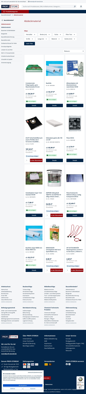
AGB (45, 341)
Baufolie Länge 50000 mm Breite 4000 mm (34, 249)
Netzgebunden (70, 321)
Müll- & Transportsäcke (7, 53)
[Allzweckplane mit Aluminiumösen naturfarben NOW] (74, 68)
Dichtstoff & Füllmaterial (51, 314)
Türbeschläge (26, 289)
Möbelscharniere (49, 289)
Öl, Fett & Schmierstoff (50, 323)
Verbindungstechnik (50, 297)
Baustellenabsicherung (7, 37)
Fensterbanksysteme (28, 293)
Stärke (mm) (68, 39)
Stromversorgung (6, 62)
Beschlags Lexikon (28, 346)
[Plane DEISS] (74, 123)
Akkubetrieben (70, 310)
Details (34, 105)
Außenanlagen (27, 310)
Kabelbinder (4, 317)
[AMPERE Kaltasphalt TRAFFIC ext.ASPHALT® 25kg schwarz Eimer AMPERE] (54, 178)
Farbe (56, 34)
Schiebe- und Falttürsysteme (52, 293)
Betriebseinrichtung (29, 308)
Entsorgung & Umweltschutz (31, 317)
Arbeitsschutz (5, 287)
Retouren (69, 350)
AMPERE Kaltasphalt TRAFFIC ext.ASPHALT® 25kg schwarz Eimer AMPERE (53, 195)
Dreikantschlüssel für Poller (9, 43)
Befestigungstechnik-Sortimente (10, 319)
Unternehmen (27, 339)
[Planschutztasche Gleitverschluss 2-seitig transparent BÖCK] (74, 178)
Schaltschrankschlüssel (7, 56)
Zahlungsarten (70, 348)
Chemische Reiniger (50, 312)
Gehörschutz (4, 297)
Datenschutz (48, 346)
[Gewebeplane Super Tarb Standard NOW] (34, 178)
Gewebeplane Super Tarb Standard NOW (34, 194)
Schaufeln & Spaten (6, 59)
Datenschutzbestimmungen (35, 372)
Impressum (47, 343)
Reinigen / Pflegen (49, 319)
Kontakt (68, 339)
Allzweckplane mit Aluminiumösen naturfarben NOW (72, 85)
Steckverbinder (5, 314)
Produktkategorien (12, 12)
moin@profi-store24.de (36, 1)
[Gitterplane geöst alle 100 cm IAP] (54, 123)
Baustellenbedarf (9, 20)
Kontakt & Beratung (29, 343)
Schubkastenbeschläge (50, 291)
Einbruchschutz (27, 299)
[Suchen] (74, 6)
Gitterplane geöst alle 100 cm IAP (54, 139)
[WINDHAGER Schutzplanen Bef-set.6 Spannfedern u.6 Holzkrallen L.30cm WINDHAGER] (54, 233)
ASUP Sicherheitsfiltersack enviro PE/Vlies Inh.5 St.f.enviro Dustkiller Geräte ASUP (34, 140)
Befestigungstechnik (8, 308)
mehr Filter (29, 44)
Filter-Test (69, 34)
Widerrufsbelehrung (50, 339)
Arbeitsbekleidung (6, 291)
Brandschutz (4, 293)
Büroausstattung (27, 314)
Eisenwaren (26, 295)
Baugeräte (4, 33)
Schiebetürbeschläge (29, 297)
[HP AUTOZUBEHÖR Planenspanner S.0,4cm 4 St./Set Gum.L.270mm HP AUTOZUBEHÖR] (74, 233)
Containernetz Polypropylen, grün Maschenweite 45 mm (33, 85)
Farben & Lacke (48, 317)
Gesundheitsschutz (6, 299)
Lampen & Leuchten (7, 50)
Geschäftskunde (49, 348)
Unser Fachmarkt (28, 341)
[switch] (80, 388)
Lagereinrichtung (27, 321)
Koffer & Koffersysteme (29, 319)
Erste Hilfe (4, 295)
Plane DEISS (70, 138)
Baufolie (48, 83)
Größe (28, 39)
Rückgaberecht (70, 341)
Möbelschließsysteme (50, 299)
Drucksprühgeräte (6, 46)
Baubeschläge (27, 287)
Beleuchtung (26, 312)
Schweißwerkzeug (71, 312)
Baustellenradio (5, 40)
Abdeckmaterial (5, 27)
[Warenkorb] (84, 6)
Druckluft (68, 319)
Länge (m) (41, 39)
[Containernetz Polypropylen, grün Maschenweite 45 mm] (34, 68)
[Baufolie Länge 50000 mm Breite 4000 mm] (34, 233)
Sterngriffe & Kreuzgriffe (8, 312)
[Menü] (83, 377)
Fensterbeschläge (28, 291)
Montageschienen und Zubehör (10, 321)
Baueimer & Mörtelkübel (8, 30)
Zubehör (68, 317)
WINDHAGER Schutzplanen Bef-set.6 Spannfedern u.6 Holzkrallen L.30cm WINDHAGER (53, 249)
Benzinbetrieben (70, 314)
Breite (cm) (43, 34)
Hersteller (29, 34)
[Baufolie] (54, 68)
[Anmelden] (81, 6)
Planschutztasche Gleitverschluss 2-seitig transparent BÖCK (73, 195)
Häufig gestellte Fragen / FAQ (75, 343)
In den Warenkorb (36, 160)
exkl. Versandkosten (31, 96)
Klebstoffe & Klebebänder (51, 321)
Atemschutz (4, 289)
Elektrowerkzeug (71, 308)
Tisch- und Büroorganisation (52, 295)
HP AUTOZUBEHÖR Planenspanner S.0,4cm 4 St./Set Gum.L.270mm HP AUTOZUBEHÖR (74, 249)
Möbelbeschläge (49, 287)
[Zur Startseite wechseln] (10, 6)
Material (54, 39)
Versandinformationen (73, 346)
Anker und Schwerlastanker (9, 310)
